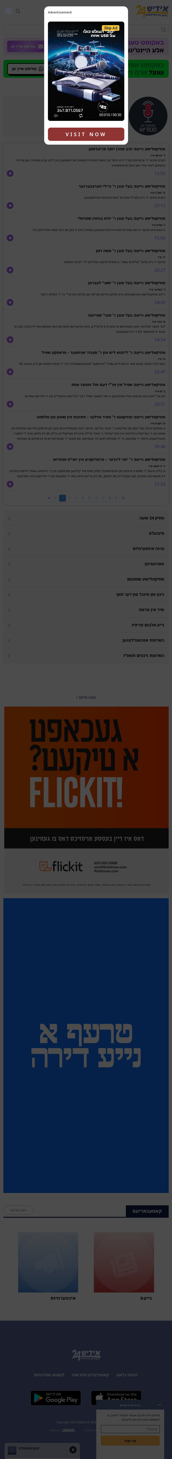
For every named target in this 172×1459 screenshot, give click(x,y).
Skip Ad (110, 28)
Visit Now (86, 134)
